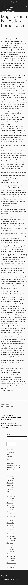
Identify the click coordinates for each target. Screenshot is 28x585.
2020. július (10, 489)
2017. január (10, 509)
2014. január (10, 520)
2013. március (10, 527)
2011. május (10, 545)
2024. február (10, 478)
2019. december (11, 496)
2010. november (11, 558)
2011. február (10, 551)
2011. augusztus (11, 540)
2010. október (10, 560)
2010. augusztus (11, 565)
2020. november (11, 485)
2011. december (11, 534)
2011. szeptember (11, 538)
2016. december (11, 511)
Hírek (2, 406)
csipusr (7, 404)
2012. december (11, 529)
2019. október (10, 498)
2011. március (10, 549)
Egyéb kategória (11, 452)
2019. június (10, 500)
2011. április (10, 547)
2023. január (10, 480)
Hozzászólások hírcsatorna (14, 467)
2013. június (10, 525)
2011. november (11, 536)
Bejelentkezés (10, 463)
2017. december (11, 507)
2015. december (11, 516)
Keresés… (9, 434)
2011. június (10, 543)
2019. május (10, 503)
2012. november (11, 531)
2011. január (10, 554)
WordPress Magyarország (14, 469)
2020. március (10, 491)
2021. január (10, 483)
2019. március (10, 505)
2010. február (10, 567)
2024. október (10, 476)
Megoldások (10, 456)
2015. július (10, 518)
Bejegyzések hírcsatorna (13, 465)
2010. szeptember (11, 563)
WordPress (15, 579)
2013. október (10, 523)
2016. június (10, 514)
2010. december (11, 556)
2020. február (10, 494)
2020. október (10, 487)
